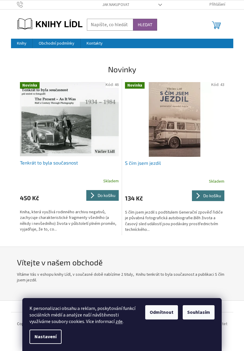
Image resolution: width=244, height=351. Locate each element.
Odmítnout (161, 312)
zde (119, 321)
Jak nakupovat (115, 4)
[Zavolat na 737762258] (26, 4)
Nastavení (46, 336)
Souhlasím (198, 312)
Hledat (145, 24)
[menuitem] (21, 43)
